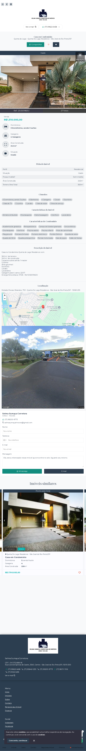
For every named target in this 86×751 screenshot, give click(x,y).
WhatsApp (23, 471)
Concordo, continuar (18, 741)
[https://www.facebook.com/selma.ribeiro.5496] (6, 4)
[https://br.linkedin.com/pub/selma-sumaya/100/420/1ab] (10, 4)
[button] (4, 295)
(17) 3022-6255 (13, 672)
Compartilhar (36, 45)
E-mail (64, 471)
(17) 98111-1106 (62, 669)
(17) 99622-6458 (50, 27)
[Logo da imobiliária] (43, 646)
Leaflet (81, 325)
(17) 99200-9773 (11, 420)
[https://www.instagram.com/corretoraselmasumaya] (2, 4)
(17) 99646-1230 (30, 669)
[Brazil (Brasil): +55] (5, 440)
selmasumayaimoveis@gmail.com (18, 423)
